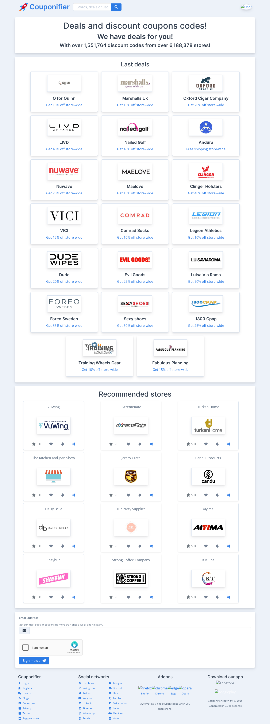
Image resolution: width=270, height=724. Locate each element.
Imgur (116, 708)
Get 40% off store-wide (64, 149)
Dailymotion (120, 703)
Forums (27, 693)
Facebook (88, 683)
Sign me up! (32, 660)
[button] (246, 7)
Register (27, 688)
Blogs (26, 698)
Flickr (116, 693)
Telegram (118, 683)
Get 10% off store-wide (64, 105)
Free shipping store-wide (205, 149)
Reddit (86, 718)
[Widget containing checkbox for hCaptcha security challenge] (51, 647)
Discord (117, 688)
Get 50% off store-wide (206, 281)
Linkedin (87, 703)
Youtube (87, 698)
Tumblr (117, 698)
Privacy (27, 708)
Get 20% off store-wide (206, 105)
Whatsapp (88, 713)
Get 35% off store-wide (64, 325)
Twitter (87, 693)
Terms (26, 713)
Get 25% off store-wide (135, 281)
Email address (28, 617)
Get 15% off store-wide (135, 193)
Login (26, 683)
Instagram (89, 688)
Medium (118, 713)
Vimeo (116, 718)
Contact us (29, 703)
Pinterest (88, 708)
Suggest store (31, 718)
